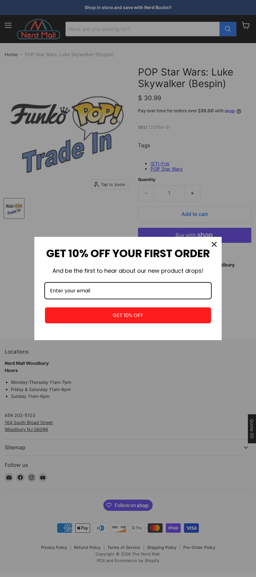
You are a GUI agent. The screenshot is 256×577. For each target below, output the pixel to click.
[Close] (214, 244)
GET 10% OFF (128, 315)
